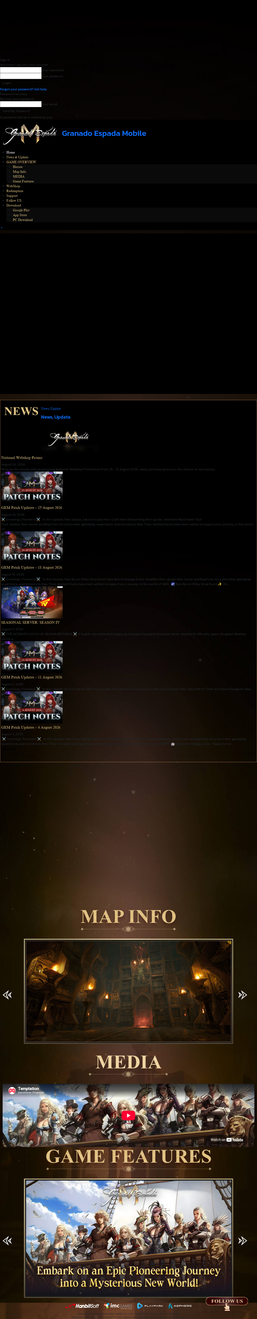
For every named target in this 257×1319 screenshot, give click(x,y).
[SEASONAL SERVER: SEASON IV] (32, 601)
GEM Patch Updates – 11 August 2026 (31, 677)
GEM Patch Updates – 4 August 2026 (30, 727)
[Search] (1, 227)
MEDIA (18, 176)
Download (13, 205)
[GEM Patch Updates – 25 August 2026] (32, 487)
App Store (20, 215)
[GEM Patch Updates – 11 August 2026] (32, 656)
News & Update (17, 157)
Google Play (21, 210)
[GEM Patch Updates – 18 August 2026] (32, 547)
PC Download (23, 220)
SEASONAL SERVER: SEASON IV (30, 622)
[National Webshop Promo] (69, 437)
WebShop (13, 186)
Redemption (14, 191)
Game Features (23, 181)
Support (12, 196)
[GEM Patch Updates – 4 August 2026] (32, 707)
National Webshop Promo (21, 458)
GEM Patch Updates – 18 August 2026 (31, 567)
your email (50, 104)
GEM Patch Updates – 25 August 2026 (31, 508)
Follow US (13, 200)
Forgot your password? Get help (23, 89)
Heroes (17, 167)
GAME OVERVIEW (21, 162)
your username (53, 70)
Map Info (19, 172)
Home (10, 152)
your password (52, 76)
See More (7, 749)
